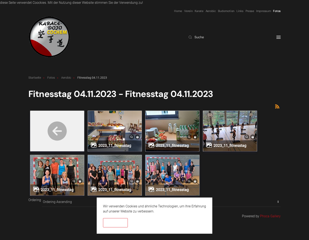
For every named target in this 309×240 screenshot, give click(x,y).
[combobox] (228, 37)
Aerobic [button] (211, 11)
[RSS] (277, 106)
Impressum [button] (263, 11)
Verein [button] (188, 11)
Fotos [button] (277, 11)
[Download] (137, 137)
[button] (278, 37)
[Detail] (131, 137)
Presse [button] (250, 11)
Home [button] (178, 11)
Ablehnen (141, 223)
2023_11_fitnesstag (114, 145)
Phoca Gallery (270, 216)
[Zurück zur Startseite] (49, 37)
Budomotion (226, 11)
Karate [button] (199, 11)
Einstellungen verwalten (175, 223)
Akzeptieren (115, 223)
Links (239, 11)
